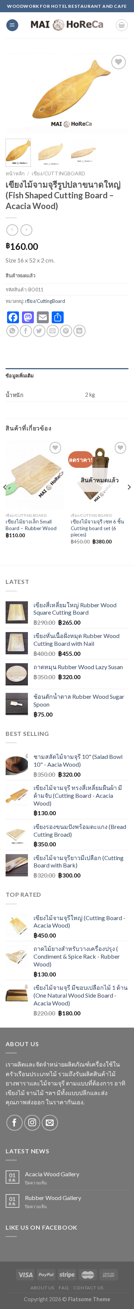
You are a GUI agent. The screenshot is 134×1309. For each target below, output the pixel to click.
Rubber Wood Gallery (53, 1197)
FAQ (63, 1287)
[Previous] (17, 93)
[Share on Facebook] (26, 331)
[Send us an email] (50, 1123)
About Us (42, 1287)
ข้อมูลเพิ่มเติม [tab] (20, 376)
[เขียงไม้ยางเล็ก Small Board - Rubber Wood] (34, 474)
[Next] (116, 93)
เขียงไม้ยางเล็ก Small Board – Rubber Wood (31, 525)
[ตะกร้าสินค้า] (122, 25)
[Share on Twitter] (39, 331)
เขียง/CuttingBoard (58, 173)
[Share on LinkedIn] (79, 331)
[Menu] (12, 25)
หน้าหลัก (15, 173)
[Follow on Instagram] (32, 1123)
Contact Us (88, 1287)
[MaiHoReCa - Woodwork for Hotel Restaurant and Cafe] (67, 25)
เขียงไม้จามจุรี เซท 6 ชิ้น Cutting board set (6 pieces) (97, 528)
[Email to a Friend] (53, 331)
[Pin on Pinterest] (66, 331)
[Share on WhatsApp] (12, 331)
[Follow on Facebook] (14, 1123)
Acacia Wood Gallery (52, 1173)
